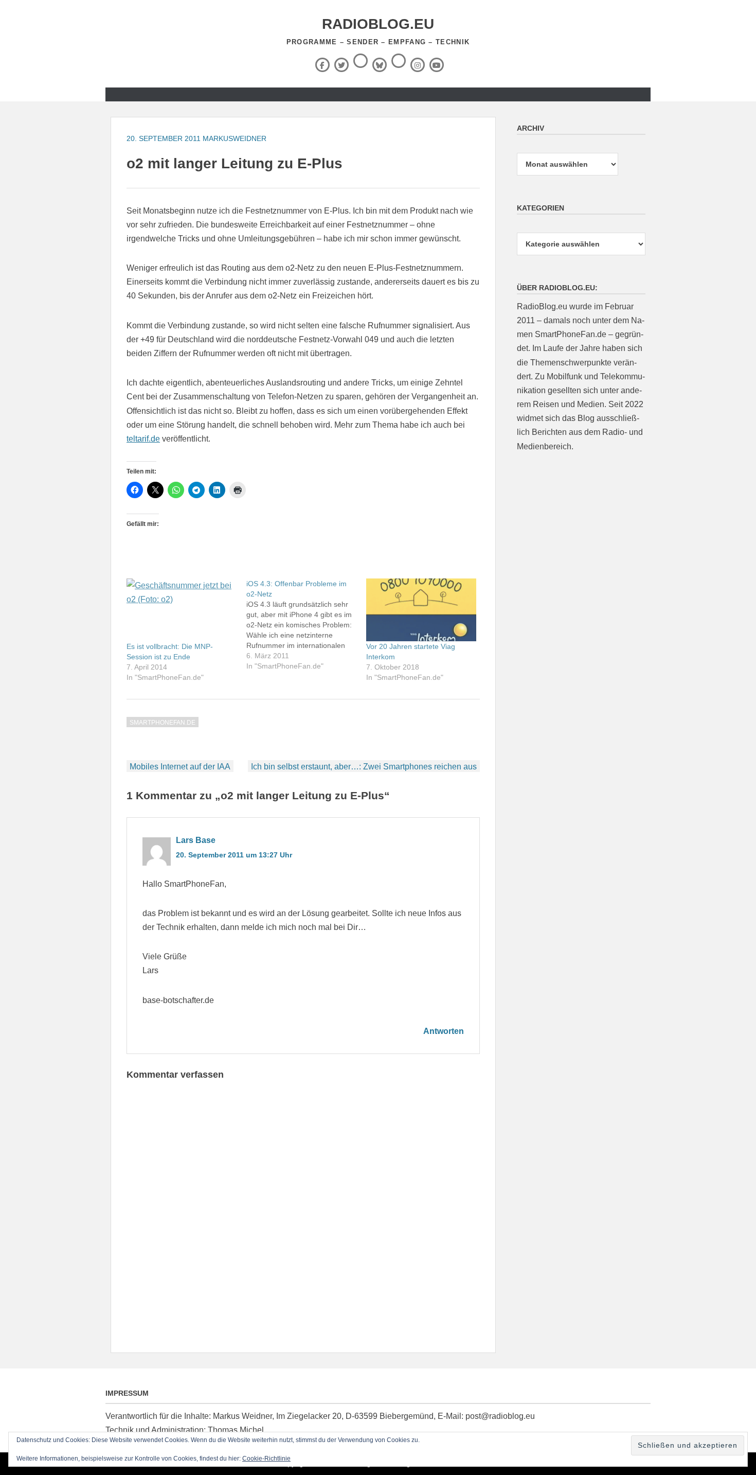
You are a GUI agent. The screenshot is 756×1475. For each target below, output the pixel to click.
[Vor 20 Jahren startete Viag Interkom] (421, 609)
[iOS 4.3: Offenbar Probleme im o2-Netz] (306, 624)
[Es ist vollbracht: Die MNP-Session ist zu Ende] (181, 609)
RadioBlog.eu (378, 24)
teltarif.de (143, 438)
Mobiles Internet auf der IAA (180, 766)
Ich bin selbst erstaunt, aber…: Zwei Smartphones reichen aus (364, 766)
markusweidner (234, 138)
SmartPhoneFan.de (162, 722)
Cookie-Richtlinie (266, 1458)
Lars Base (195, 840)
